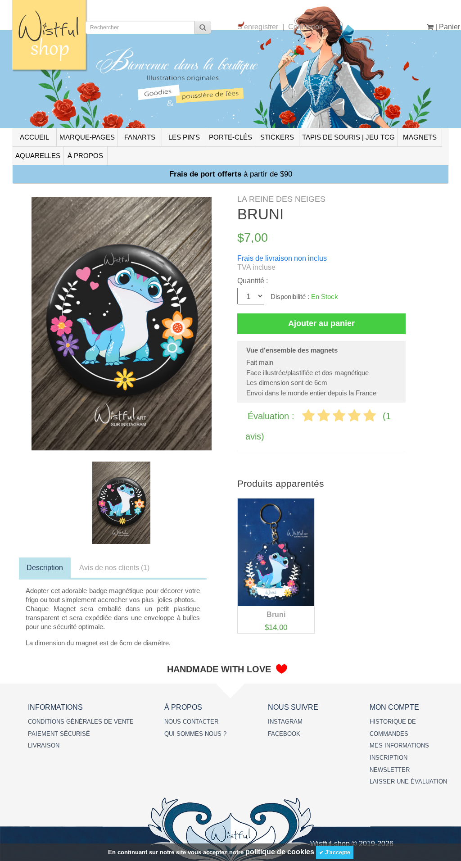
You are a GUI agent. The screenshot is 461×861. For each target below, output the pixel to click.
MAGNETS (420, 137)
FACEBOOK (284, 733)
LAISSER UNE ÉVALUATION (408, 781)
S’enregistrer (257, 27)
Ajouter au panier (321, 323)
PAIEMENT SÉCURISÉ (59, 733)
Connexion (305, 27)
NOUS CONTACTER (191, 721)
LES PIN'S (184, 137)
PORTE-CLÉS (230, 137)
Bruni (276, 614)
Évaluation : (272, 416)
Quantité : (252, 281)
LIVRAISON (43, 745)
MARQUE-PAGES (87, 137)
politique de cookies (279, 852)
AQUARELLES (37, 155)
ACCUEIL (34, 137)
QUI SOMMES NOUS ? (195, 733)
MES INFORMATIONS (399, 745)
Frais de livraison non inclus (282, 258)
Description (45, 567)
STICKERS (277, 137)
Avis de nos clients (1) (114, 567)
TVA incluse (256, 267)
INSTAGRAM (285, 721)
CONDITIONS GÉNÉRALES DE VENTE (81, 721)
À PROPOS (85, 155)
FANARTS (139, 137)
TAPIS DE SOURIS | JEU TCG (348, 137)
